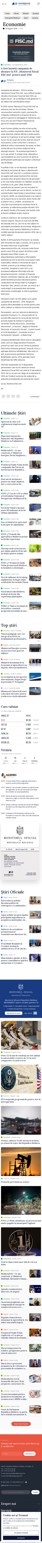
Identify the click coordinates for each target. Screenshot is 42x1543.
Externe (35, 18)
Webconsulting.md (15, 1485)
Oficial (16, 13)
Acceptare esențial (21, 1533)
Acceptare (21, 1538)
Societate (36, 13)
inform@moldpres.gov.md (14, 1476)
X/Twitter (13, 396)
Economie (14, 24)
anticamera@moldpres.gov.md (15, 1473)
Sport (26, 18)
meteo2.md (17, 753)
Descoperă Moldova (12, 18)
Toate (7, 13)
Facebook (3, 396)
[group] (21, 635)
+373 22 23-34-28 (9, 1469)
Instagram (8, 396)
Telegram (18, 396)
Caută (35, 1492)
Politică (25, 13)
